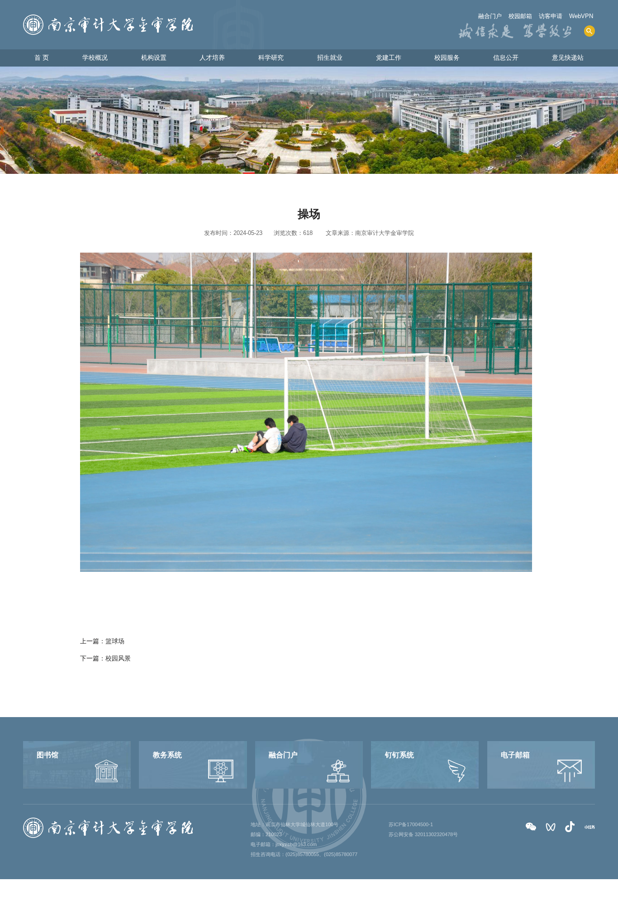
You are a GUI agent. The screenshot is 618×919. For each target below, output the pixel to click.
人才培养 (212, 57)
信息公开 (505, 57)
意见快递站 (568, 57)
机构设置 (153, 57)
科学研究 (271, 57)
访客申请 (550, 16)
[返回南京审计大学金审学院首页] (108, 17)
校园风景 (118, 658)
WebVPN (581, 16)
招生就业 (329, 57)
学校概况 (95, 57)
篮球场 (114, 641)
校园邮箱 (520, 16)
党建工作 (388, 57)
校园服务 (447, 57)
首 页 (41, 57)
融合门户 (490, 16)
